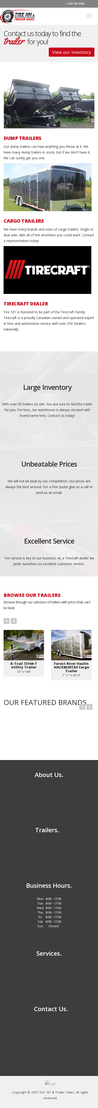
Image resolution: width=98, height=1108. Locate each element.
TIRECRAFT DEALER (26, 303)
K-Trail (21, 730)
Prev (7, 621)
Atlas (64, 730)
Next (14, 621)
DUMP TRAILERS (22, 138)
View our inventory (71, 52)
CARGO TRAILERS (24, 221)
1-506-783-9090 (74, 3)
